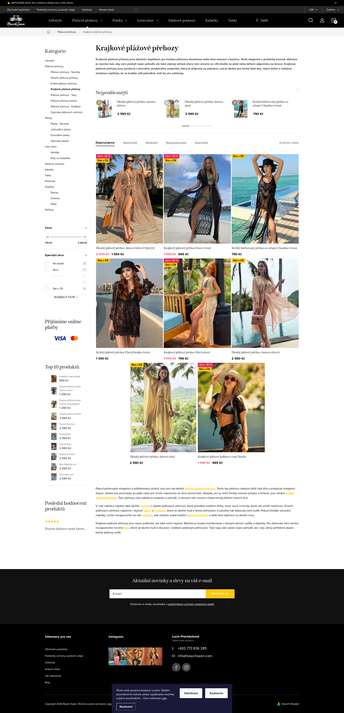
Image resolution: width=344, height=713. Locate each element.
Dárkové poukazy (54, 164)
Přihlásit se (220, 593)
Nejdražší (151, 143)
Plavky (48, 118)
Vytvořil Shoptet (290, 704)
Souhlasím (216, 693)
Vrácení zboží (106, 9)
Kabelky (49, 169)
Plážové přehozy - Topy (64, 95)
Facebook (176, 667)
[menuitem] (55, 20)
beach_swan (186, 667)
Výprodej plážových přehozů (67, 112)
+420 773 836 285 (192, 648)
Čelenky (55, 198)
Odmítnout (191, 693)
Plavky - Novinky (60, 123)
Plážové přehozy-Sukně (64, 101)
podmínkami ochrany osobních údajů (191, 604)
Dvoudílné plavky (60, 135)
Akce (69, 270)
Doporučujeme (105, 143)
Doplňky (49, 187)
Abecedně (201, 143)
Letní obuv (51, 146)
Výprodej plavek (60, 141)
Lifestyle (49, 60)
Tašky (48, 175)
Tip (69, 282)
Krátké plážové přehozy (64, 83)
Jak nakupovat (53, 676)
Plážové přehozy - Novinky (65, 72)
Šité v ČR (69, 288)
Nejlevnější (130, 143)
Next (297, 90)
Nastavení (126, 707)
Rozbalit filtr (64, 297)
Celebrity (87, 9)
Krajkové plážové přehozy (65, 89)
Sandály (55, 152)
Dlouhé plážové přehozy (64, 78)
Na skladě (69, 263)
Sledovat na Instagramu (138, 671)
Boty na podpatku (60, 158)
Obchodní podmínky (18, 9)
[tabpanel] (130, 110)
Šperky (54, 192)
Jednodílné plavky (61, 129)
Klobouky (50, 181)
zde (164, 698)
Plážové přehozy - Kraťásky (66, 106)
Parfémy (49, 209)
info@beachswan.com (195, 655)
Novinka (69, 276)
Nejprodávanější (176, 143)
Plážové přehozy (54, 66)
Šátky (54, 204)
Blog (47, 682)
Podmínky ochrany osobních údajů (56, 9)
